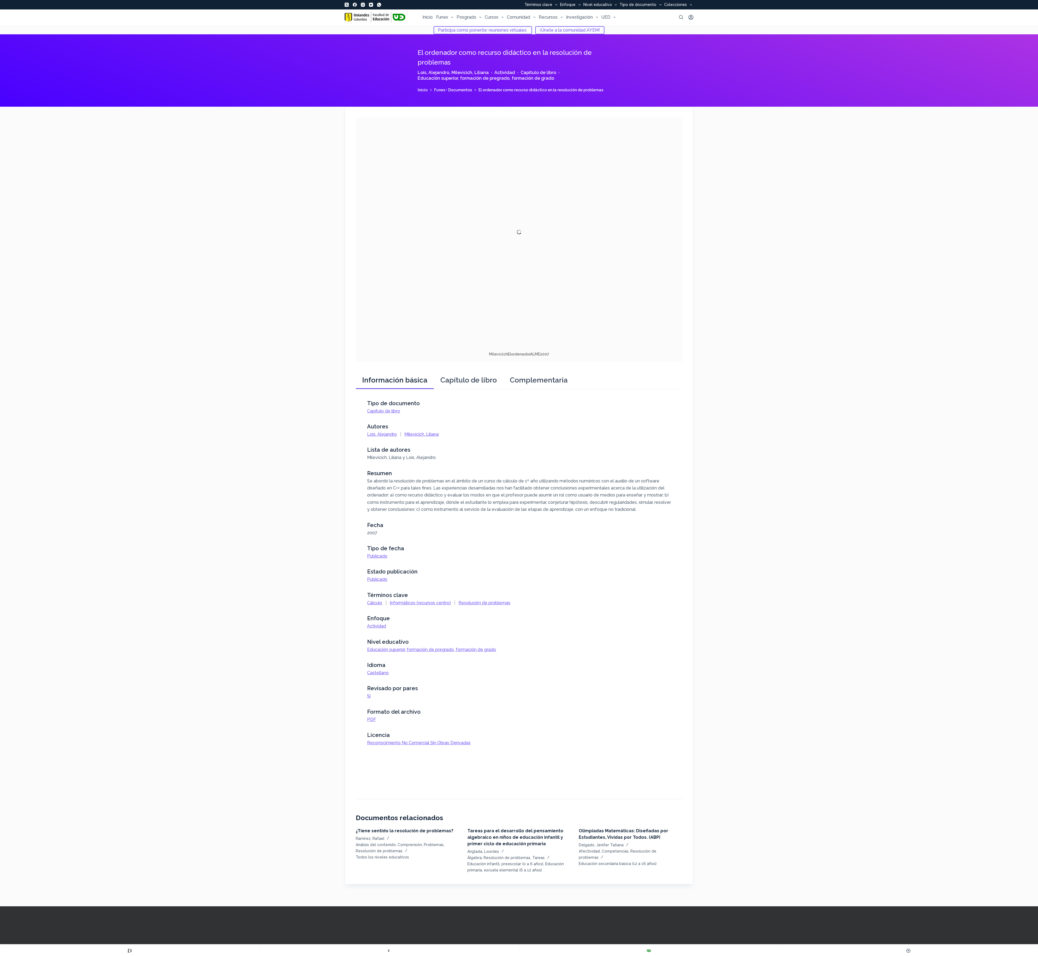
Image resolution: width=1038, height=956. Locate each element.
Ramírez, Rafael (370, 838)
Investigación (579, 17)
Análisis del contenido (376, 845)
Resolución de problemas (484, 602)
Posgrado (466, 17)
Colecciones (675, 5)
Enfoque (567, 5)
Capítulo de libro (538, 72)
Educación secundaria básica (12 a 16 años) (618, 863)
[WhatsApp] (379, 5)
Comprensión (410, 845)
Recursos (548, 17)
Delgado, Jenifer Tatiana (601, 845)
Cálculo (374, 602)
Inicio (427, 17)
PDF (371, 719)
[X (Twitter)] (347, 5)
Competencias (615, 851)
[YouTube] (371, 5)
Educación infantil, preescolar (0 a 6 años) (505, 864)
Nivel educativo (597, 5)
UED (605, 17)
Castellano (378, 672)
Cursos (491, 17)
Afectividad (589, 851)
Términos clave (538, 5)
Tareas (538, 858)
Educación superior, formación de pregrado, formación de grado (486, 78)
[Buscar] (681, 17)
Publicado (377, 556)
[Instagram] (363, 5)
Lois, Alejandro (433, 72)
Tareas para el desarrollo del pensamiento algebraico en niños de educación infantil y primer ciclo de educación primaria (515, 837)
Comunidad (518, 17)
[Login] (690, 17)
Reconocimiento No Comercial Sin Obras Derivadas (419, 742)
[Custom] (129, 950)
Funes (442, 17)
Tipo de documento (638, 5)
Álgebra (474, 858)
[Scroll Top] (908, 950)
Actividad (504, 72)
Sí (369, 696)
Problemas (434, 845)
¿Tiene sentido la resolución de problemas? (404, 830)
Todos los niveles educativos (382, 857)
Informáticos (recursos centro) (420, 602)
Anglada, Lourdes (483, 851)
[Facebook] (355, 5)
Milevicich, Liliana (470, 72)
